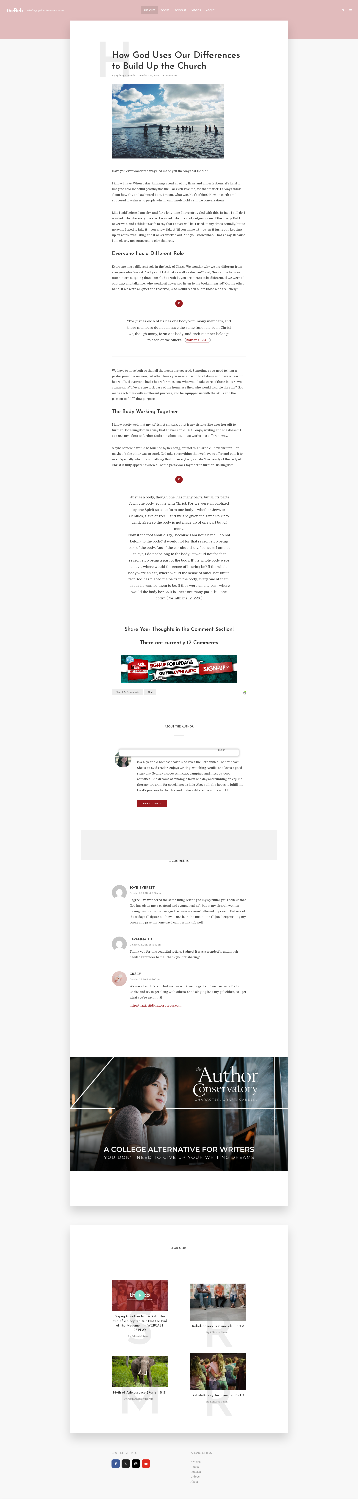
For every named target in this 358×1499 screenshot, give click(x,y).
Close (221, 750)
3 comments (170, 75)
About (210, 10)
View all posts (152, 804)
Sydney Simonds (125, 75)
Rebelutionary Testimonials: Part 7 (218, 1395)
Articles (149, 10)
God (150, 692)
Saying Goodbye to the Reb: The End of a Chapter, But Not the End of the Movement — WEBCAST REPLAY (140, 1323)
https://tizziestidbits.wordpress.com (155, 1005)
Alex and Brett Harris (140, 1398)
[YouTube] (146, 1463)
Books (165, 10)
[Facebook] (116, 1463)
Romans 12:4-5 (197, 340)
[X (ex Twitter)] (126, 1463)
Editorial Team (140, 1336)
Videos (196, 10)
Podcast (180, 10)
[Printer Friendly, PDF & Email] (244, 693)
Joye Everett (142, 888)
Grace (135, 974)
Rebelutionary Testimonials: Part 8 (218, 1326)
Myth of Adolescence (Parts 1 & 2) (140, 1392)
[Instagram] (136, 1463)
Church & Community (127, 692)
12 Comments (202, 643)
